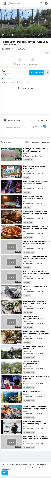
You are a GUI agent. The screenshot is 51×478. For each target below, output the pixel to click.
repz (25, 154)
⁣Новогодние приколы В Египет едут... (34, 167)
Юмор (26, 177)
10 (39, 34)
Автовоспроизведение (40, 142)
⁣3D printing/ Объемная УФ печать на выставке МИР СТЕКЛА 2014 (35, 258)
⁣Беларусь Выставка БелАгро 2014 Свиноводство (36, 150)
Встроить (33, 64)
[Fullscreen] (47, 35)
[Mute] (43, 35)
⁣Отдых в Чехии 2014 (32, 391)
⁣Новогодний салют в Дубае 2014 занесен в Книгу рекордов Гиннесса (35, 183)
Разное (27, 192)
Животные (28, 160)
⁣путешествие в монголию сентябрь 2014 (34, 347)
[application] (25, 23)
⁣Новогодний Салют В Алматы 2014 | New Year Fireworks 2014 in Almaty (34, 198)
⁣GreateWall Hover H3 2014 (35, 286)
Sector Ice (27, 261)
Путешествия (29, 252)
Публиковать (37, 126)
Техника (9, 78)
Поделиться (19, 64)
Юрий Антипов (29, 171)
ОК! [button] (4, 472)
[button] (46, 3)
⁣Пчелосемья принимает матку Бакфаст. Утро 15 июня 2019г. (36, 333)
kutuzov (26, 426)
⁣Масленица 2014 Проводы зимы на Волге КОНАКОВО (35, 437)
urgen (25, 381)
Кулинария (28, 222)
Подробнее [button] (6, 469)
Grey (4, 71)
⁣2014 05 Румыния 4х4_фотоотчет (31, 362)
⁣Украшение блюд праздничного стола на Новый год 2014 (33, 318)
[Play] (3, 35)
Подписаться (37, 72)
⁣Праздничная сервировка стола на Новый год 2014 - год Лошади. (35, 303)
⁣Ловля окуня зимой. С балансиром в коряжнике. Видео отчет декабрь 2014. (35, 423)
